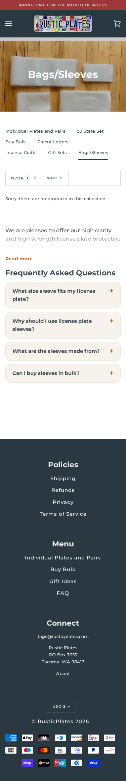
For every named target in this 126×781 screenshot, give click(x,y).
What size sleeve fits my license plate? (53, 295)
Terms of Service (63, 514)
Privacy (63, 502)
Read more (19, 259)
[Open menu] (15, 23)
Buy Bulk (15, 141)
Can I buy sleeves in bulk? (46, 373)
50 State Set (90, 131)
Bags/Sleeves (93, 152)
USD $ (59, 706)
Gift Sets (57, 152)
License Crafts (21, 152)
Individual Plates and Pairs (35, 131)
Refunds (63, 490)
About (63, 673)
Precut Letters (53, 141)
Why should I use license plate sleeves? (52, 325)
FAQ (63, 593)
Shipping (63, 478)
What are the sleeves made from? (56, 351)
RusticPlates (56, 721)
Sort (52, 178)
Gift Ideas (63, 581)
